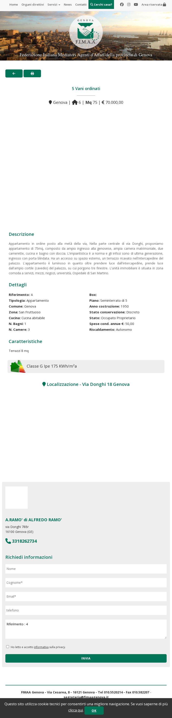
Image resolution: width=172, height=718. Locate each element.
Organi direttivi (33, 4)
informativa (41, 647)
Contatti (81, 4)
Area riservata (152, 4)
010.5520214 (113, 692)
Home (13, 4)
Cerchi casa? (102, 4)
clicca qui (75, 710)
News (68, 4)
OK (94, 710)
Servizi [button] (52, 4)
